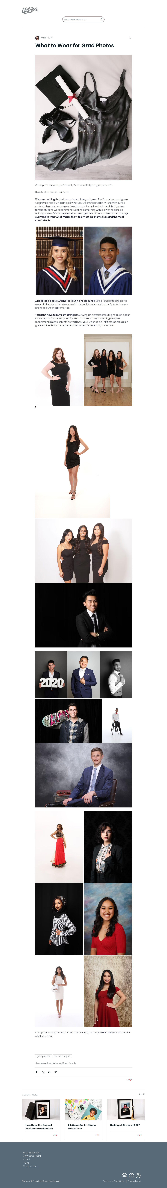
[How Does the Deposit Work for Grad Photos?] (41, 1109)
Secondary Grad (43, 1063)
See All (142, 1094)
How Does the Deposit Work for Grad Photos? (39, 1126)
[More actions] (130, 37)
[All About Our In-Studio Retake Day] (83, 1109)
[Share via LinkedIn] (49, 1072)
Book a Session (31, 1152)
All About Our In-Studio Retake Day (82, 1126)
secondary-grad (62, 1056)
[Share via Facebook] (36, 1072)
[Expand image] (59, 370)
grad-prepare (43, 1056)
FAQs (26, 1163)
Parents (72, 1063)
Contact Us (29, 1166)
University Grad (60, 1063)
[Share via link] (55, 1072)
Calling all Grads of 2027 (125, 1125)
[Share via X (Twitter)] (43, 1072)
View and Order (32, 1156)
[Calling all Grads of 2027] (126, 1109)
